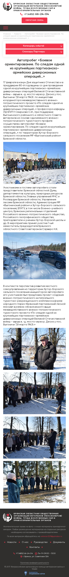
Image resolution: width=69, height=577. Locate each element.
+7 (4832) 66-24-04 (24, 553)
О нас (24, 542)
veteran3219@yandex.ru (51, 536)
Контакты (34, 547)
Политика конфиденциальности (34, 563)
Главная (7, 34)
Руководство (40, 542)
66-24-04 (36, 14)
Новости (17, 34)
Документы (58, 542)
